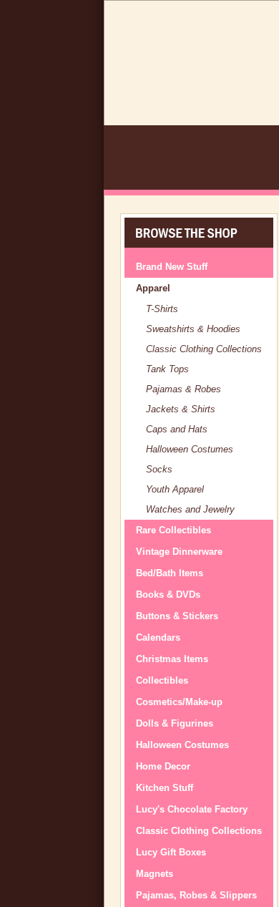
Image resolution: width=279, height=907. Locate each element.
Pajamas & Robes (183, 389)
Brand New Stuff (171, 266)
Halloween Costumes (189, 449)
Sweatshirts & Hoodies (193, 329)
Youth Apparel (175, 489)
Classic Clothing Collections (204, 349)
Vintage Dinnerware (179, 551)
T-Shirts (162, 309)
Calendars (158, 637)
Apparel (153, 288)
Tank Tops (167, 369)
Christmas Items (172, 659)
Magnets (154, 873)
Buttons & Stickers (177, 616)
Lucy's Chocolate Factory (192, 809)
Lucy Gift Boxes (171, 852)
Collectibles (162, 680)
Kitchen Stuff (164, 787)
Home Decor (163, 766)
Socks (159, 469)
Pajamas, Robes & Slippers (196, 895)
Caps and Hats (176, 429)
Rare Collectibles (173, 530)
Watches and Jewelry (190, 509)
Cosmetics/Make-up (179, 702)
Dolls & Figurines (174, 723)
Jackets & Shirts (180, 409)
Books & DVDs (168, 594)
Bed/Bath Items (169, 573)
